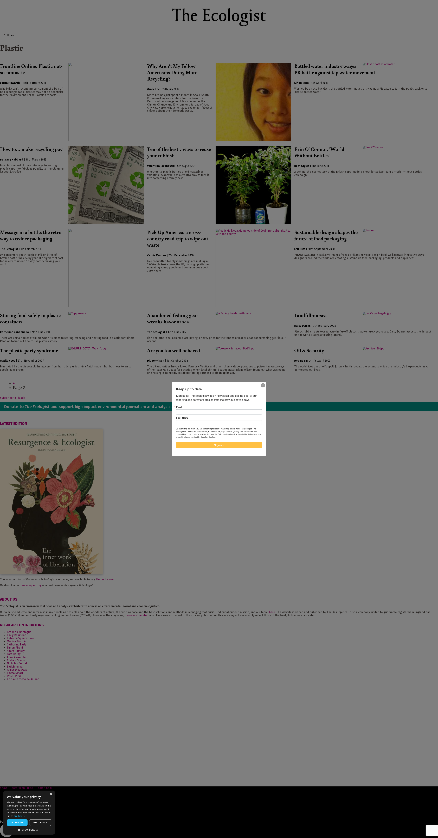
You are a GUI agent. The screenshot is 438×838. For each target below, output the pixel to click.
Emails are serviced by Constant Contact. (198, 436)
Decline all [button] (40, 822)
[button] (29, 829)
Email (179, 407)
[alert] (29, 813)
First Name (182, 418)
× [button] (51, 794)
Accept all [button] (17, 822)
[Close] (263, 385)
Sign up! (219, 445)
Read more (19, 815)
